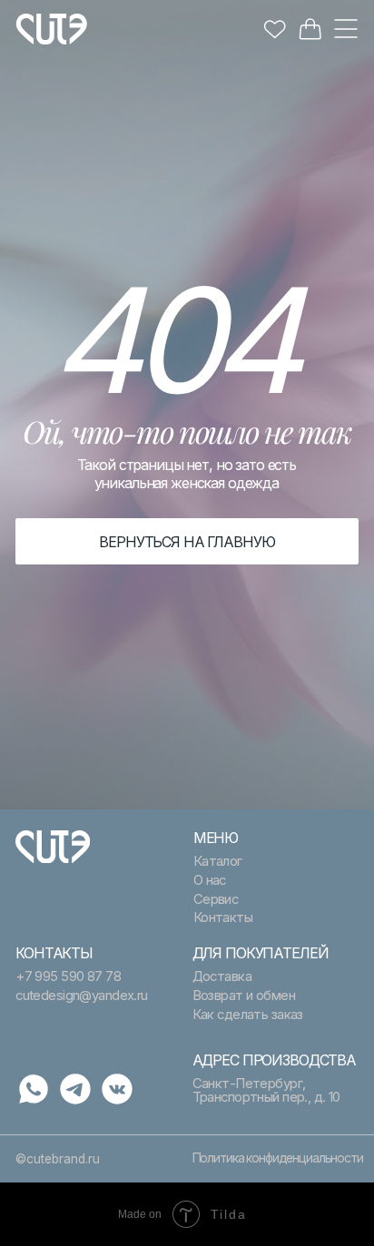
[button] (345, 28)
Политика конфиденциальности (277, 1158)
